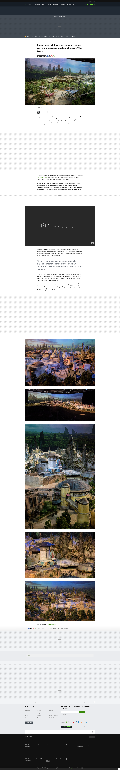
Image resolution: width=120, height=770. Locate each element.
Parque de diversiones (63, 628)
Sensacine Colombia (48, 761)
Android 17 (55, 702)
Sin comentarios (42, 56)
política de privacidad (78, 714)
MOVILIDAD (55, 4)
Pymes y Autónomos (89, 745)
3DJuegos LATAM (39, 758)
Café (67, 36)
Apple (26, 715)
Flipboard (51, 56)
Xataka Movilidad (52, 713)
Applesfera (27, 746)
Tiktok (85, 4)
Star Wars (50, 628)
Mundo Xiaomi (28, 750)
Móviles (26, 713)
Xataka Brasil (27, 760)
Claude (60, 702)
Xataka (26, 742)
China (36, 36)
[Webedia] (92, 1)
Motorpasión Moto (70, 744)
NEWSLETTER (70, 4)
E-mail (53, 56)
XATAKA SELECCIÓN (39, 4)
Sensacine (48, 742)
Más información (69, 768)
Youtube (92, 4)
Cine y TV (44, 628)
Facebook (47, 56)
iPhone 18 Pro (78, 702)
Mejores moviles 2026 (38, 702)
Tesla (53, 36)
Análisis (39, 710)
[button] (45, 112)
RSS (81, 722)
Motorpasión (68, 742)
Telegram (87, 4)
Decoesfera (79, 744)
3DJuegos (37, 742)
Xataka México (28, 758)
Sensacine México (49, 758)
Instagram (90, 4)
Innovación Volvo (62, 16)
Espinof (47, 744)
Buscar (92, 732)
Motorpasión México (68, 759)
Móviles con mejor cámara (68, 702)
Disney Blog (52, 624)
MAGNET (63, 4)
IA (70, 36)
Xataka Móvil (27, 744)
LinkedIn (86, 722)
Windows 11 (51, 717)
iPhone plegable (48, 702)
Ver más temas (29, 722)
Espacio (51, 710)
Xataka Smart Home (28, 749)
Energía (39, 713)
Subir (91, 737)
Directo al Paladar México (59, 759)
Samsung (39, 715)
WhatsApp (83, 4)
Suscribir (82, 712)
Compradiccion (80, 746)
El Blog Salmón (90, 742)
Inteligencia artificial (53, 715)
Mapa (73, 36)
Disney (55, 628)
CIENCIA (49, 4)
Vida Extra (38, 744)
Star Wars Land (42, 177)
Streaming (27, 710)
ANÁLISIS (30, 4)
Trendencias (79, 742)
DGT (49, 36)
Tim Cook (40, 36)
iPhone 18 (62, 36)
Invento (57, 36)
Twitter (94, 4)
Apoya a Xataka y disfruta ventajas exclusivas (82, 726)
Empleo (38, 717)
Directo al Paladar (59, 742)
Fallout (45, 36)
